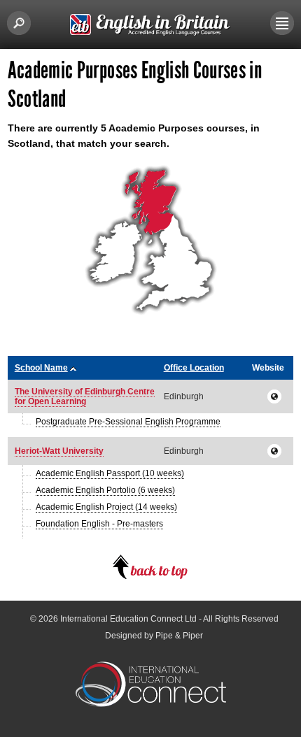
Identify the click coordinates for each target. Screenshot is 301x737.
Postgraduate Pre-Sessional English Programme (128, 422)
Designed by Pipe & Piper (154, 636)
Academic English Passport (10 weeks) (110, 473)
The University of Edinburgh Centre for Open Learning (85, 396)
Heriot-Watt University (59, 451)
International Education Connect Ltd (128, 619)
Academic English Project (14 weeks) (106, 507)
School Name (41, 368)
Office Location (194, 368)
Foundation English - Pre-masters (99, 524)
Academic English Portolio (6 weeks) (105, 490)
